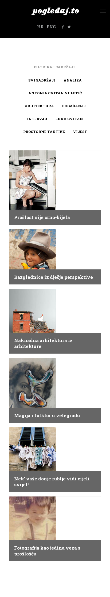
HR (40, 26)
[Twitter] (69, 26)
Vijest (80, 131)
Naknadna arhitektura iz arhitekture (43, 343)
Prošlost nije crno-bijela (42, 217)
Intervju (37, 118)
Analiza (73, 80)
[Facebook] (63, 26)
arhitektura (39, 105)
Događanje (74, 105)
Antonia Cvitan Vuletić (55, 93)
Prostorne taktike (44, 131)
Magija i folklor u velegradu (47, 415)
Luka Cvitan (69, 118)
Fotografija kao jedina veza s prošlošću (47, 551)
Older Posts (55, 574)
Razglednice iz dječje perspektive (53, 277)
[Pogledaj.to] (55, 11)
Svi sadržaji (42, 80)
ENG (51, 26)
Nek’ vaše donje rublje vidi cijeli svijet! (52, 482)
